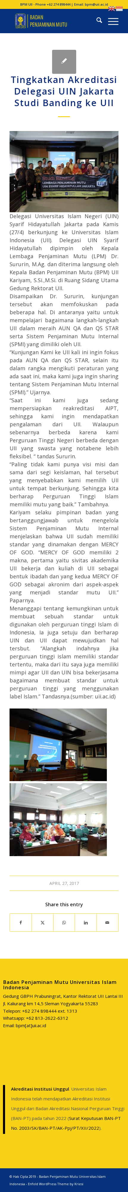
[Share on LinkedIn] (85, 922)
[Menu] (110, 21)
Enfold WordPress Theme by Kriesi (55, 1184)
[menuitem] (96, 21)
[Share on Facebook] (21, 922)
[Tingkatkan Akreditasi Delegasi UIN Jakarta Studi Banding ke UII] (64, 62)
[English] (112, 8)
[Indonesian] (120, 8)
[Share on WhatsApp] (64, 922)
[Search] (96, 21)
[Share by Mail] (107, 922)
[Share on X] (42, 922)
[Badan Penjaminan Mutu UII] (53, 21)
